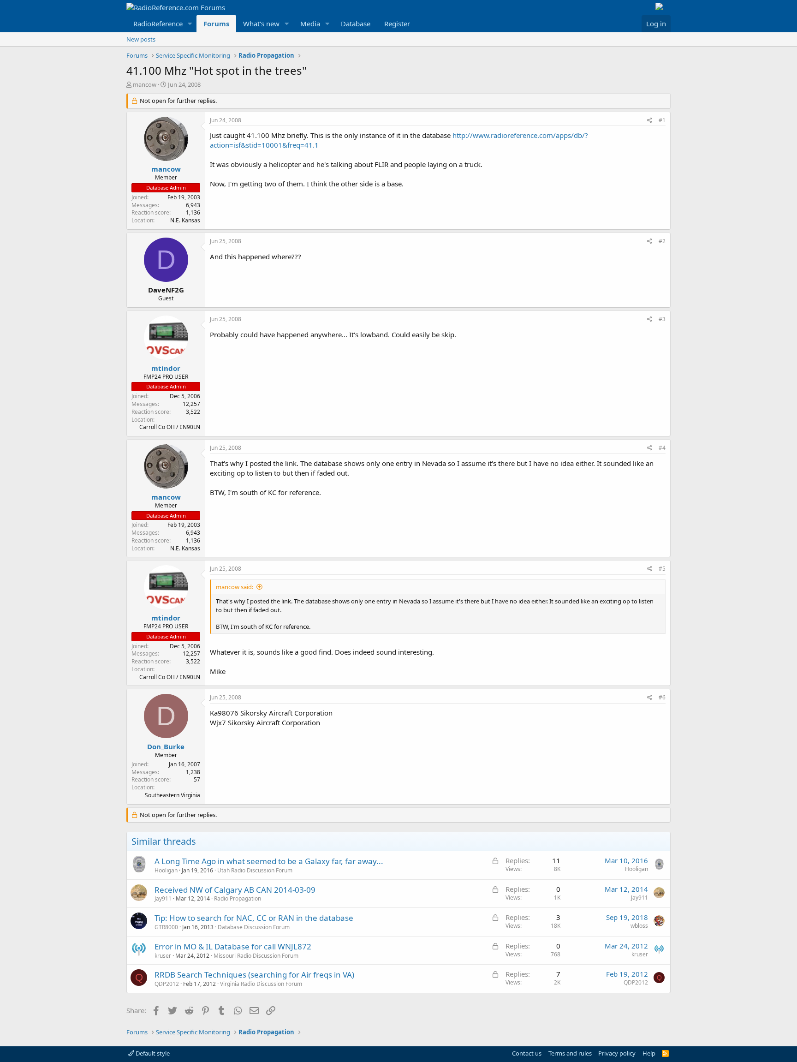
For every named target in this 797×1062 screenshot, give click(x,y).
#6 (662, 697)
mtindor (165, 368)
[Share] (649, 120)
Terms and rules (570, 1053)
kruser (163, 956)
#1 (662, 120)
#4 (662, 448)
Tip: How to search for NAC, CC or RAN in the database (254, 918)
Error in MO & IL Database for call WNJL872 (233, 946)
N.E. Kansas (185, 220)
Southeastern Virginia (172, 795)
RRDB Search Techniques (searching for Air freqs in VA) (254, 974)
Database (355, 23)
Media (310, 23)
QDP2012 (167, 984)
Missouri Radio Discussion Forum (256, 956)
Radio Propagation (237, 898)
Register (397, 23)
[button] (190, 23)
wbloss (639, 926)
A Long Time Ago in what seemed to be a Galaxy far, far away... (269, 861)
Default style (152, 1053)
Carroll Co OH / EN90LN (169, 427)
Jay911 (163, 898)
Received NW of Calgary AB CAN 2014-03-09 (235, 889)
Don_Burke (165, 746)
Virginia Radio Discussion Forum (261, 984)
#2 (662, 241)
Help (648, 1053)
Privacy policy (617, 1053)
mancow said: (234, 587)
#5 (662, 569)
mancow (144, 84)
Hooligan (166, 870)
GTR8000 (166, 927)
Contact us (526, 1053)
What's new (261, 23)
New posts (140, 39)
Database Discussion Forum (254, 927)
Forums (216, 23)
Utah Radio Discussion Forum (254, 870)
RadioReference (158, 23)
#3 (662, 319)
